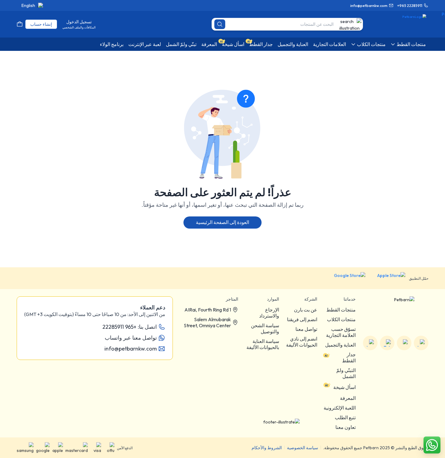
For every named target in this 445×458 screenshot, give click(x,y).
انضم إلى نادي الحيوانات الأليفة (301, 342)
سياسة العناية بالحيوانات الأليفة (262, 344)
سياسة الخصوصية (302, 447)
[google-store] (345, 278)
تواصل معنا (306, 329)
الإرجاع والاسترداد (269, 313)
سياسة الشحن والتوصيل (265, 328)
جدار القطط (349, 357)
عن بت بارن (305, 310)
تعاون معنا (345, 427)
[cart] (19, 24)
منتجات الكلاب (341, 319)
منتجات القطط (341, 310)
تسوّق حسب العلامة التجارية (341, 332)
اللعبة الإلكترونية (340, 408)
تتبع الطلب (345, 417)
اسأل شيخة (344, 387)
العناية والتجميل (340, 345)
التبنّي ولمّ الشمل (346, 373)
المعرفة (348, 398)
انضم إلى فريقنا (302, 319)
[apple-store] (387, 278)
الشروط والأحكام (267, 447)
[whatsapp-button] (432, 445)
